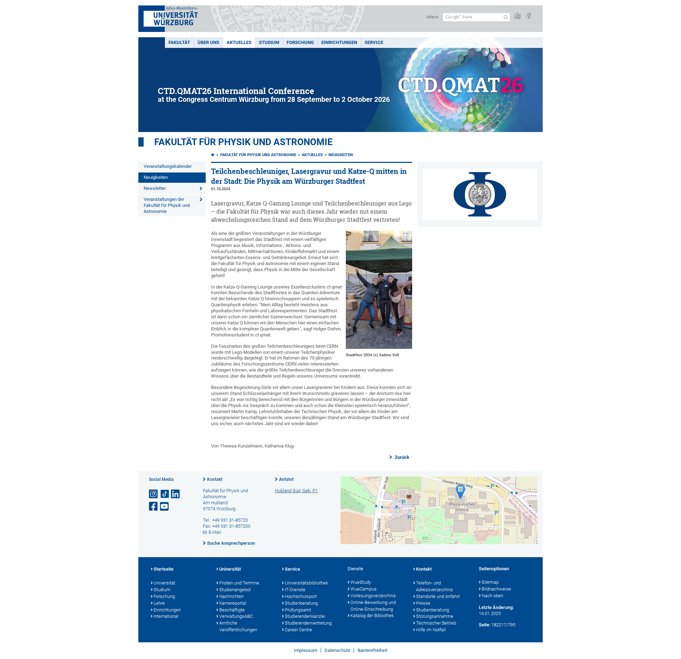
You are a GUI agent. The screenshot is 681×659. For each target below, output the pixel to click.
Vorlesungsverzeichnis (373, 595)
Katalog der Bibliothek (372, 615)
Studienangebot (235, 589)
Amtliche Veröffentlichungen (238, 626)
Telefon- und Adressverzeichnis (434, 586)
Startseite (163, 569)
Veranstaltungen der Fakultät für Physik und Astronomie (167, 205)
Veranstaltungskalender (168, 166)
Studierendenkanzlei (305, 616)
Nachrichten (231, 596)
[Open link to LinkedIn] (176, 494)
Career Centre (298, 629)
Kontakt (214, 479)
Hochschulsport (301, 596)
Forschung (300, 42)
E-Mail (215, 532)
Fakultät (179, 42)
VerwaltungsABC (236, 616)
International (166, 616)
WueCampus (363, 589)
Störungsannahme (434, 616)
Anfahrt (286, 479)
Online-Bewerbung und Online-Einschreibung (373, 606)
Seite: (484, 624)
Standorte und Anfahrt (438, 596)
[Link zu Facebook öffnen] (154, 506)
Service (374, 42)
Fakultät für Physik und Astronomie (243, 142)
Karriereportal (232, 603)
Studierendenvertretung (308, 623)
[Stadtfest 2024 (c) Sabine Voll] (379, 347)
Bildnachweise (496, 589)
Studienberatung (301, 603)
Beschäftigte (232, 610)
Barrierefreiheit (372, 650)
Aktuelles (239, 42)
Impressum (305, 650)
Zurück (401, 457)
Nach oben (492, 595)
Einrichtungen (339, 42)
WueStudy (360, 582)
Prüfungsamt (298, 610)
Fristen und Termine (239, 583)
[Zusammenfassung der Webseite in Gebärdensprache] (528, 16)
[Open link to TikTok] (165, 494)
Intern (432, 17)
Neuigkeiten (156, 177)
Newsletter (155, 188)
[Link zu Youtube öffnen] (165, 506)
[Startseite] (213, 155)
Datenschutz (337, 650)
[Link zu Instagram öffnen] (154, 494)
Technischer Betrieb (436, 623)
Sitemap (490, 582)
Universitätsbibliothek (306, 583)
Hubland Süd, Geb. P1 (296, 490)
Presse (423, 603)
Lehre (159, 603)
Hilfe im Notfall (431, 629)
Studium (269, 42)
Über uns (208, 42)
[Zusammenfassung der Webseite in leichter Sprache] (517, 16)
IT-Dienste (295, 589)
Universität (164, 583)
